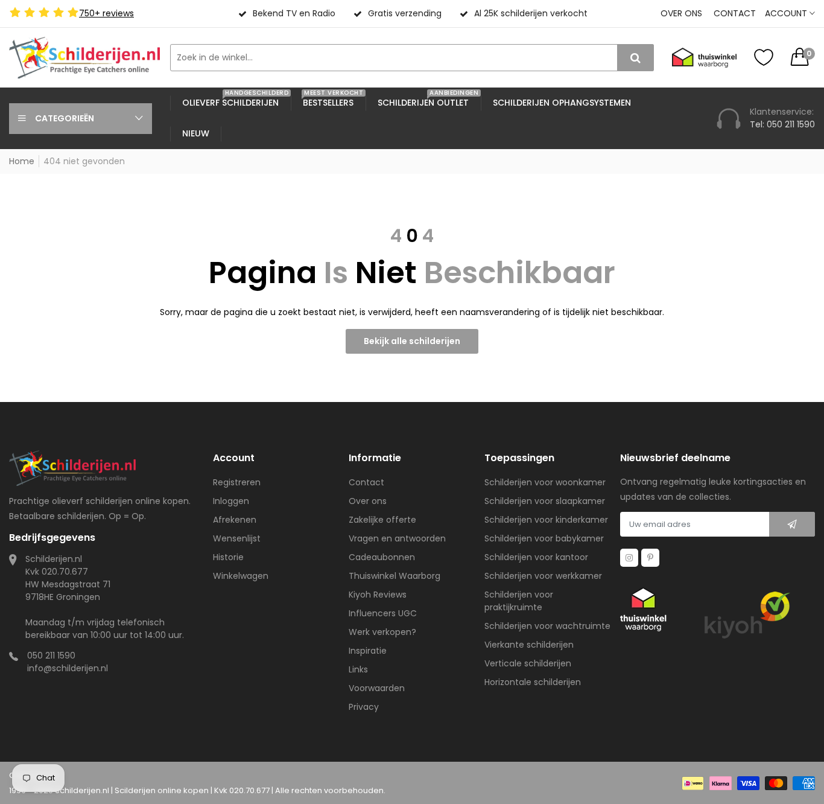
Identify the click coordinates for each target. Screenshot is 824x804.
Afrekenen (234, 520)
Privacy (364, 707)
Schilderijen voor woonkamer (545, 482)
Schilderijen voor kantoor (536, 557)
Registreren (237, 482)
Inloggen (231, 501)
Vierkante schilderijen (529, 645)
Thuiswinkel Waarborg (394, 576)
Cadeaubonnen (382, 557)
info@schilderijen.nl (67, 668)
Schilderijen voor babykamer (544, 538)
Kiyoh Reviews (378, 595)
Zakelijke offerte (382, 520)
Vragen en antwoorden (397, 538)
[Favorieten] (764, 57)
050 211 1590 (51, 655)
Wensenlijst (237, 538)
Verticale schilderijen (527, 663)
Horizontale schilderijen (532, 682)
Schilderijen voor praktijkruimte (518, 601)
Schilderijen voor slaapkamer (544, 501)
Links (358, 669)
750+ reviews (106, 13)
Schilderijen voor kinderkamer (546, 520)
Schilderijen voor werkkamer (543, 576)
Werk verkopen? (382, 632)
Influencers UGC (383, 613)
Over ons (681, 13)
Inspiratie (368, 651)
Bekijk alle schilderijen (412, 341)
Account (787, 13)
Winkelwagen (240, 576)
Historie (228, 557)
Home (21, 161)
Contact (735, 13)
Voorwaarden (377, 688)
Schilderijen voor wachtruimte (547, 626)
